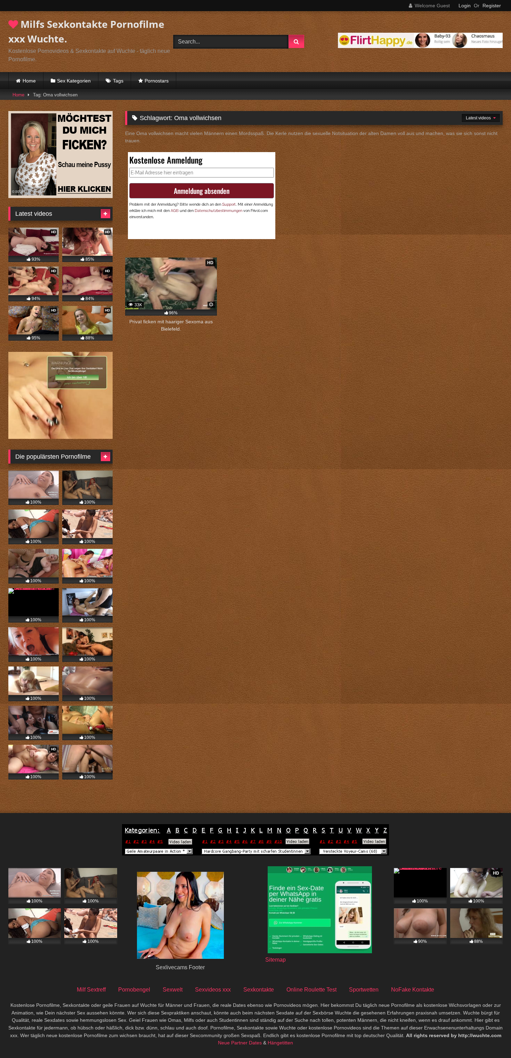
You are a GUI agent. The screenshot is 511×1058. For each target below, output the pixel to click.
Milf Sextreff (91, 990)
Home (29, 81)
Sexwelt (172, 990)
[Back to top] (489, 1037)
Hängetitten (280, 1042)
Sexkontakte (258, 990)
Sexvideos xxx (213, 990)
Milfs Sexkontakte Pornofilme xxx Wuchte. (86, 31)
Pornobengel (134, 990)
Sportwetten (364, 990)
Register (491, 5)
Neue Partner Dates (240, 1042)
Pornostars (157, 81)
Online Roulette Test (311, 990)
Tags (118, 81)
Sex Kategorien (74, 81)
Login (465, 5)
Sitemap (275, 960)
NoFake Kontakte (412, 990)
